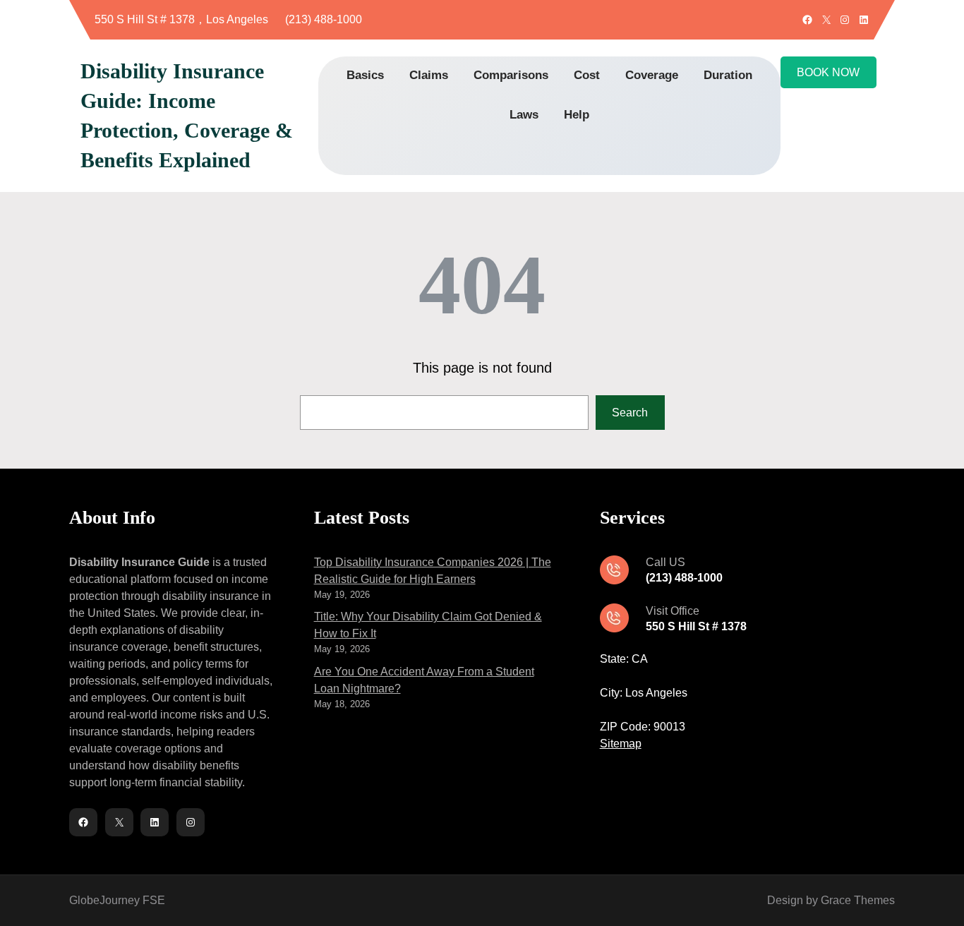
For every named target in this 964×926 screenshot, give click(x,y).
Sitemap (620, 744)
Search (630, 413)
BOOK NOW (828, 72)
